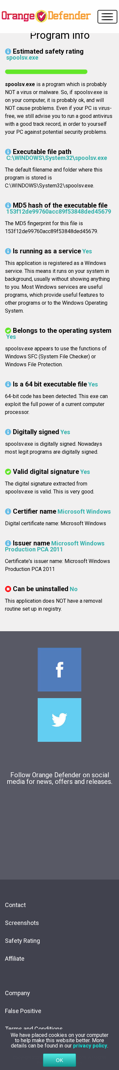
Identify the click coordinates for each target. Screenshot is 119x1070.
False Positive (23, 1010)
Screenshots (22, 922)
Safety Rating (22, 940)
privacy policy (90, 1046)
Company (17, 993)
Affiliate (14, 958)
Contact (15, 904)
